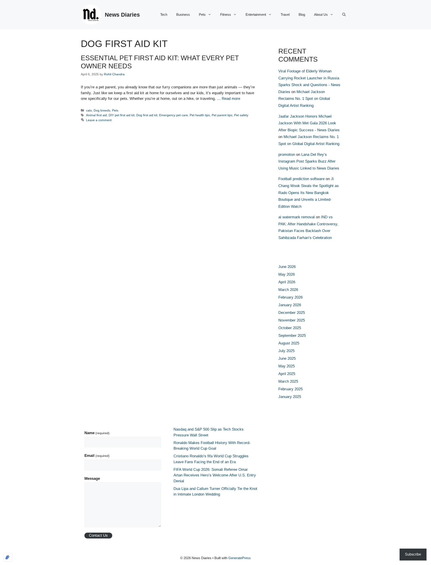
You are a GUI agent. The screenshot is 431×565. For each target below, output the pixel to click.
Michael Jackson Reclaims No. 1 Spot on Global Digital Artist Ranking (304, 99)
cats (89, 110)
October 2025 (289, 328)
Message (92, 478)
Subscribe (413, 554)
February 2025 (290, 389)
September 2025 (292, 335)
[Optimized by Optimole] (7, 557)
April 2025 (286, 374)
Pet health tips (200, 115)
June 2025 (287, 358)
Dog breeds (102, 110)
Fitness (225, 14)
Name (97, 433)
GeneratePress (239, 558)
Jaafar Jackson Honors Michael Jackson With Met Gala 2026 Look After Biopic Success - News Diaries (309, 123)
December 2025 (291, 312)
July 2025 (286, 351)
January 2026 (289, 305)
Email (97, 455)
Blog (302, 14)
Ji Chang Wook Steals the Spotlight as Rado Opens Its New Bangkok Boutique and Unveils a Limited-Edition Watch (308, 192)
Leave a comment (99, 120)
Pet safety (241, 115)
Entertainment (256, 14)
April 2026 (286, 282)
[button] (344, 14)
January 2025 (289, 397)
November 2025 (291, 320)
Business (183, 14)
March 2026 (288, 290)
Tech (163, 14)
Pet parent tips (222, 115)
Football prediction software (301, 179)
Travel (285, 14)
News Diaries (122, 14)
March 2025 (288, 381)
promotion (286, 154)
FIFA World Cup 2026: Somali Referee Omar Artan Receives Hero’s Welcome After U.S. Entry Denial (215, 475)
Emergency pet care (173, 115)
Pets (202, 14)
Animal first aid (96, 115)
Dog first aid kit (146, 115)
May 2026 (286, 274)
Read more (231, 98)
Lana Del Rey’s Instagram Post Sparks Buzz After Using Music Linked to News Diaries (308, 161)
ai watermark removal (296, 217)
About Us (321, 14)
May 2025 (286, 366)
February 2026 (290, 297)
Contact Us (98, 535)
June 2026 (287, 267)
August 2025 (288, 343)
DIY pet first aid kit (121, 115)
